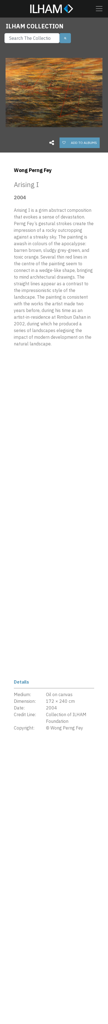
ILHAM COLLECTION (34, 26)
